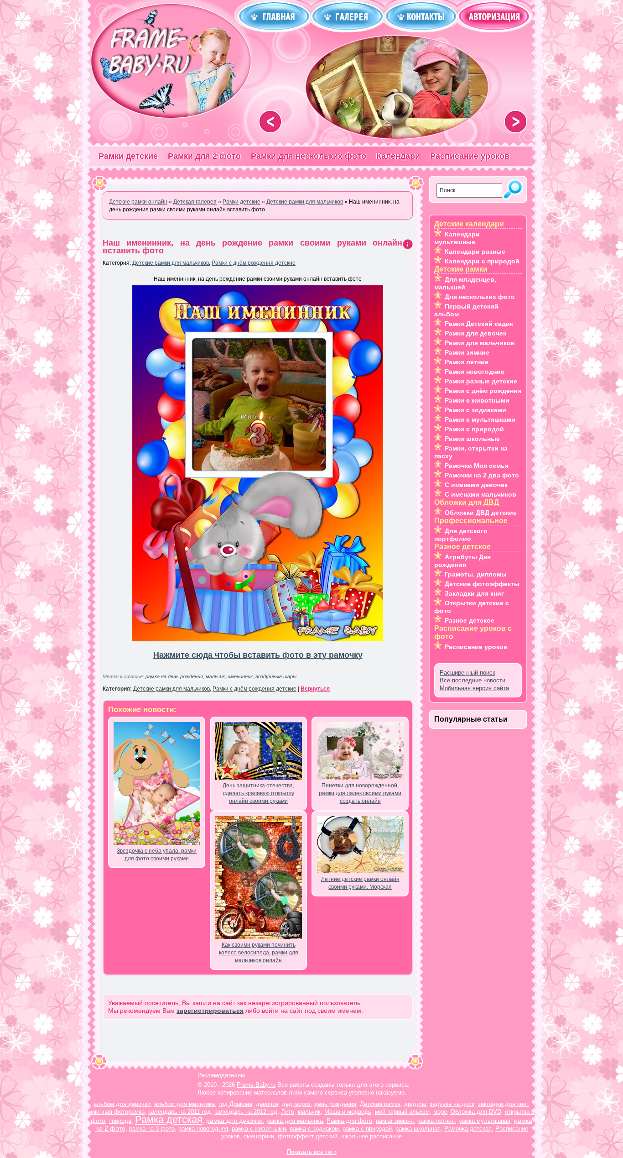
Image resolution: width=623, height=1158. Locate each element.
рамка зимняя (395, 1120)
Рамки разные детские (481, 381)
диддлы (415, 1103)
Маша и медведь (347, 1111)
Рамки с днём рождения (483, 390)
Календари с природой (482, 261)
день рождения (335, 1103)
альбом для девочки (122, 1103)
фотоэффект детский (307, 1136)
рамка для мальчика (294, 1120)
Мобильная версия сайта (474, 688)
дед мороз (296, 1103)
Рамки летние (466, 362)
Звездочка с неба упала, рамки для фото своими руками (157, 855)
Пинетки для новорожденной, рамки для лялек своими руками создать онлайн (360, 793)
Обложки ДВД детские (481, 512)
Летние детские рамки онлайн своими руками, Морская (360, 883)
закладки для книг (503, 1103)
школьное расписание (371, 1136)
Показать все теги (312, 1151)
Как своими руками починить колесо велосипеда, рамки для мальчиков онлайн (258, 953)
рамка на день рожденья (174, 676)
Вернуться (315, 689)
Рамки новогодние (474, 371)
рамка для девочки (234, 1120)
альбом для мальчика (184, 1103)
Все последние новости (472, 680)
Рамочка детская (468, 1128)
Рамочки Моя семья (477, 465)
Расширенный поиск (467, 672)
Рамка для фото (349, 1120)
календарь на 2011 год (179, 1111)
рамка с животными (259, 1128)
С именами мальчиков (480, 494)
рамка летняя (436, 1120)
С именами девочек (476, 484)
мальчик (215, 676)
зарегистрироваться (210, 1010)
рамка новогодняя (203, 1128)
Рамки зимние (467, 352)
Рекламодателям (221, 1075)
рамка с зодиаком (314, 1128)
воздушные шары (275, 676)
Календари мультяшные (457, 238)
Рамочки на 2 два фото (482, 475)
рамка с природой (367, 1128)
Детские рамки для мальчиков (170, 263)
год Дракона (235, 1103)
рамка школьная (418, 1128)
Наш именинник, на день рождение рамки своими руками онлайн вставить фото (252, 246)
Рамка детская (168, 1119)
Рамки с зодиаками (475, 410)
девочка (267, 1103)
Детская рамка (380, 1103)
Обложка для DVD (476, 1111)
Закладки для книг (474, 593)
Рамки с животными (477, 400)
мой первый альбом (402, 1111)
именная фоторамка (117, 1111)
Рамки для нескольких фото (308, 156)
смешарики (259, 1136)
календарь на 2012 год (245, 1111)
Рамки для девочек (475, 333)
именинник (240, 676)
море (440, 1111)
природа (120, 1120)
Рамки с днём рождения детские (254, 263)
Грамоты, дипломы (476, 574)
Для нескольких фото (480, 296)
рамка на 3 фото (152, 1128)
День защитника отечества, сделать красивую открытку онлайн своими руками (258, 793)
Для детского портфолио (461, 534)
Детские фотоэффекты (482, 583)
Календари (398, 156)
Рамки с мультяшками (480, 419)
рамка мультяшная (484, 1120)
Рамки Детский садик (479, 323)
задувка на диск (452, 1103)
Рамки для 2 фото (204, 156)
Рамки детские (128, 156)
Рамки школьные (472, 438)
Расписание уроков (469, 156)
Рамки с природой (474, 429)
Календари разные (475, 251)
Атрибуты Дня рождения (462, 560)
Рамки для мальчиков (480, 342)
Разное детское (469, 620)
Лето (287, 1111)
